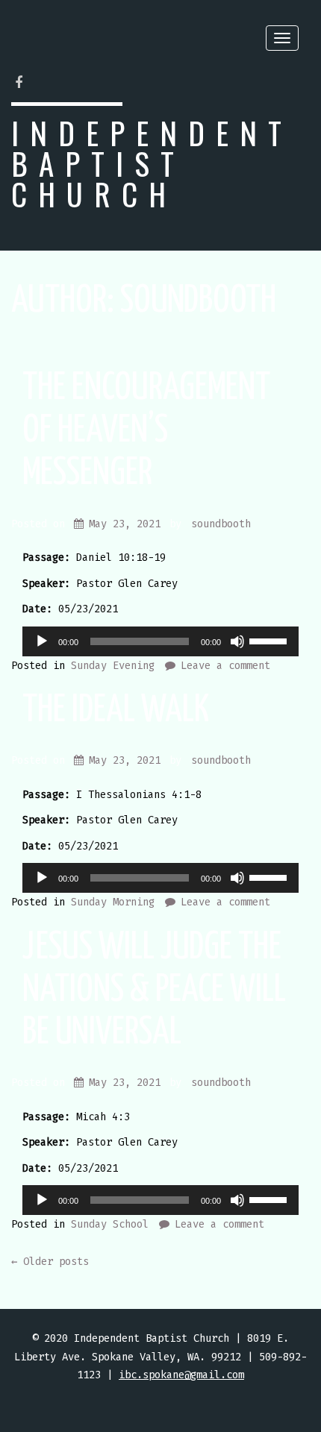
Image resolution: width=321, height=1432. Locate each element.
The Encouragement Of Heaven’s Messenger (146, 431)
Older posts (50, 1261)
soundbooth (221, 524)
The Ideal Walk (115, 711)
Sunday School (110, 1224)
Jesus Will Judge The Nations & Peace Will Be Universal (154, 990)
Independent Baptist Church (152, 163)
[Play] (41, 641)
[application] (160, 641)
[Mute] (237, 641)
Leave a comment (225, 665)
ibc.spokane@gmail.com (181, 1375)
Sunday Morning (113, 902)
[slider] (270, 639)
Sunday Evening (113, 665)
